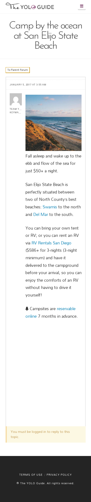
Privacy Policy (59, 474)
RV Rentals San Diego (51, 243)
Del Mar (40, 214)
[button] (82, 5)
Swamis (50, 207)
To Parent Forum (17, 70)
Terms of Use (31, 474)
